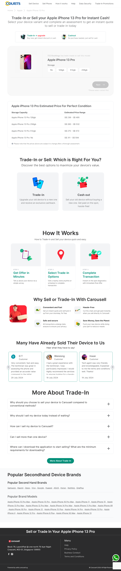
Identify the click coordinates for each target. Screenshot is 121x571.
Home (10, 10)
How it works (61, 3)
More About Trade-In (60, 461)
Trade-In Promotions (104, 3)
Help (73, 3)
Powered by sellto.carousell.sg (18, 567)
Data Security (85, 3)
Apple (19, 10)
